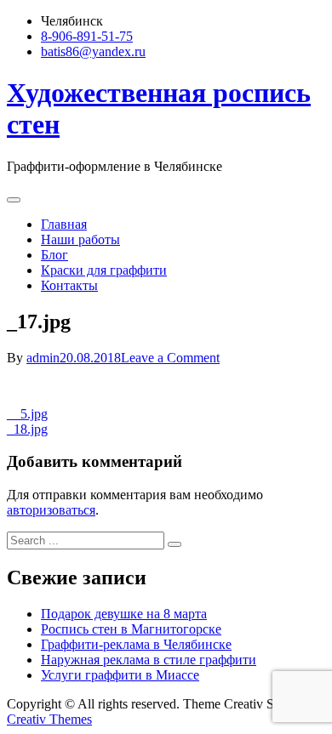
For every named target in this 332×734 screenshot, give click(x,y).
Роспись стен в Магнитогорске (131, 629)
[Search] (174, 544)
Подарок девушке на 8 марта (124, 613)
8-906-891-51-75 (87, 36)
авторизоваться (51, 510)
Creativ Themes (49, 719)
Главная (64, 224)
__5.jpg (27, 414)
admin (43, 357)
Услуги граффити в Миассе (120, 675)
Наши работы (80, 239)
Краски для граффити (104, 270)
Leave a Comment (170, 357)
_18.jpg (27, 429)
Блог (54, 255)
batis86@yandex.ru (93, 51)
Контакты (69, 285)
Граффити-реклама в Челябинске (136, 644)
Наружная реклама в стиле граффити (148, 659)
